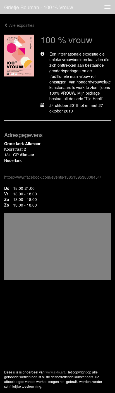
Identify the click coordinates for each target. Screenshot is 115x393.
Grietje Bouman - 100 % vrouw (38, 7)
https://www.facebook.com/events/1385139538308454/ (52, 177)
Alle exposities (21, 25)
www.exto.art (55, 372)
